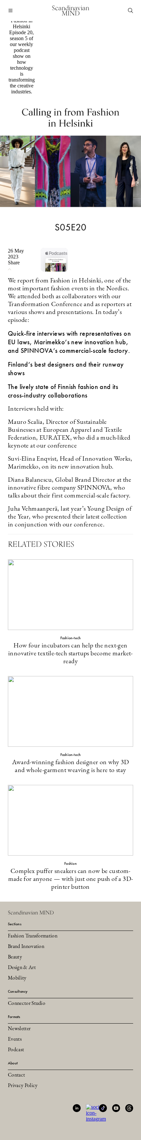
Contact (16, 1075)
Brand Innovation (26, 946)
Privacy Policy (22, 1085)
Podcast (16, 1050)
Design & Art (22, 967)
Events (15, 1039)
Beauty (15, 957)
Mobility (17, 978)
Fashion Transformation (32, 936)
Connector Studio (26, 1003)
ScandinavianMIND (70, 10)
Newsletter (19, 1028)
